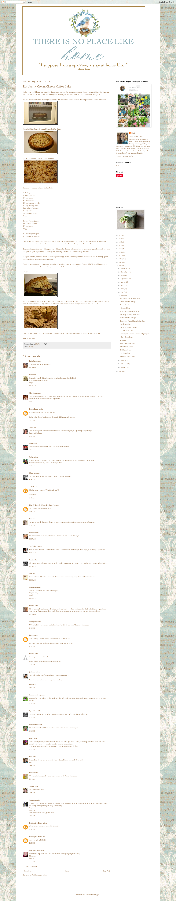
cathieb (31, 487)
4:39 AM (32, 402)
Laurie (31, 635)
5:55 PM (32, 861)
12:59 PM (32, 614)
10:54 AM (32, 566)
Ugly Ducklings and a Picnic (129, 311)
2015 (120, 242)
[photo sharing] (40, 124)
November (124, 272)
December (124, 268)
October (123, 275)
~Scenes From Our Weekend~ (130, 298)
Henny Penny (34, 409)
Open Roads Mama (36, 711)
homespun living (35, 695)
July (122, 285)
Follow (118, 166)
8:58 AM (32, 479)
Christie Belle (33, 724)
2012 (120, 249)
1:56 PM (32, 646)
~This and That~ (125, 308)
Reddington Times (35, 823)
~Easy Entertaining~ (126, 337)
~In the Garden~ (125, 324)
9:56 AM (32, 525)
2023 (120, 235)
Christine (32, 532)
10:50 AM (32, 552)
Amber (31, 443)
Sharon (31, 605)
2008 (120, 262)
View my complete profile (124, 156)
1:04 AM (32, 779)
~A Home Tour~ (125, 353)
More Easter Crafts (126, 347)
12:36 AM (32, 386)
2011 (120, 252)
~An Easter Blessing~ (127, 343)
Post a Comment (31, 866)
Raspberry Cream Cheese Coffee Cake (132, 321)
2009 (120, 259)
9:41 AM (32, 498)
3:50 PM (32, 815)
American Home (35, 850)
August (123, 282)
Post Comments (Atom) (39, 875)
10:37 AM (32, 539)
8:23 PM (32, 717)
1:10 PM (32, 628)
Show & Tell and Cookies (128, 327)
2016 (120, 239)
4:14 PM (32, 703)
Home (67, 871)
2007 (120, 265)
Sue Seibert (33, 546)
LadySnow (33, 361)
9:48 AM (32, 511)
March (123, 360)
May (122, 292)
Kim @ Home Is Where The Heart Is (42, 505)
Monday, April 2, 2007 (127, 356)
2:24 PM (32, 829)
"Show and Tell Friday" (128, 301)
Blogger (96, 894)
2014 (120, 245)
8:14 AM (32, 466)
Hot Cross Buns (125, 350)
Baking (31, 346)
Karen (31, 738)
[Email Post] (45, 344)
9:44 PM (32, 765)
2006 (120, 371)
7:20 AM (32, 436)
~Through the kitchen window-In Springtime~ (135, 334)
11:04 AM (32, 580)
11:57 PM (32, 367)
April (122, 295)
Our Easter (123, 340)
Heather (32, 772)
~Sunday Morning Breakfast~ (130, 314)
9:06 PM (32, 731)
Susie (31, 374)
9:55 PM (32, 792)
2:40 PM (32, 664)
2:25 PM (32, 843)
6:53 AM (32, 420)
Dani (31, 560)
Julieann (32, 672)
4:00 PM (32, 687)
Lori (30, 519)
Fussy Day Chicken (126, 305)
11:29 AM (32, 598)
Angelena (32, 800)
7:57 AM (32, 450)
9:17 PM (32, 749)
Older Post (106, 871)
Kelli (30, 756)
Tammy (32, 786)
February (124, 364)
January (123, 367)
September (124, 278)
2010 (120, 255)
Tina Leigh (33, 393)
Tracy (31, 427)
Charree (32, 473)
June (122, 289)
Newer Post (27, 871)
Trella (31, 457)
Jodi (30, 573)
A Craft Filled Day (126, 330)
